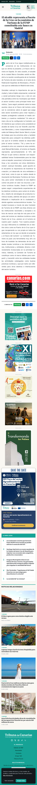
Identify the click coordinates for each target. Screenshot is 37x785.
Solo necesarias (9, 780)
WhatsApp (5, 58)
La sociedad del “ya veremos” (16, 579)
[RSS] (25, 740)
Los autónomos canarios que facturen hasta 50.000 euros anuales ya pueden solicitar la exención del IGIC (19, 542)
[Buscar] (35, 1)
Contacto (18, 1)
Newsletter (12, 1)
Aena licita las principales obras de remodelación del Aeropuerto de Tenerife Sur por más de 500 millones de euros (18, 720)
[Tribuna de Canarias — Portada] (15, 7)
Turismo (18, 14)
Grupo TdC (18, 756)
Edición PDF (4, 1)
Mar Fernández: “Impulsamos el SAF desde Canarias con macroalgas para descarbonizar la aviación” (20, 572)
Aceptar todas (21, 780)
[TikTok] (22, 740)
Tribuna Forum (18, 758)
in (18, 58)
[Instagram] (18, 740)
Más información (8, 775)
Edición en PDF (18, 747)
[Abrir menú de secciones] (2, 7)
